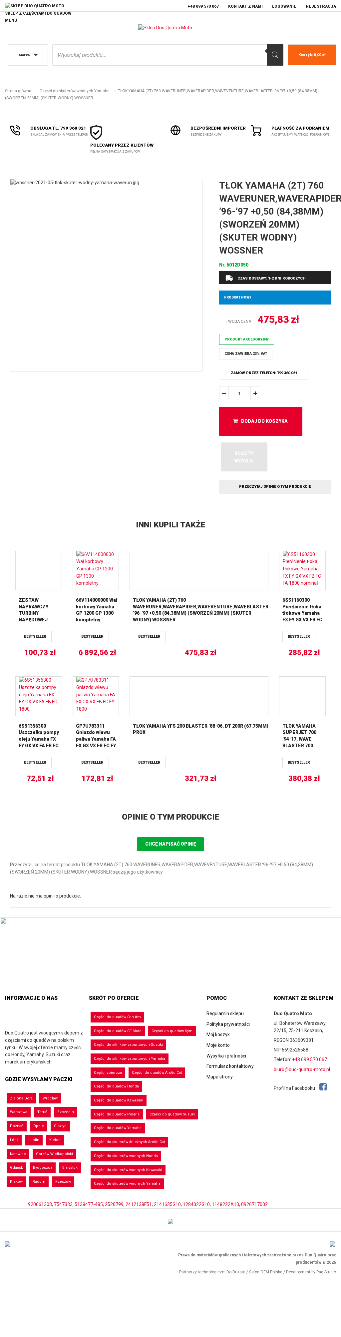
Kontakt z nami (245, 6)
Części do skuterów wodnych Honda (126, 1156)
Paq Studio (326, 1272)
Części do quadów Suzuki (172, 1114)
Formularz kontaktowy (230, 1066)
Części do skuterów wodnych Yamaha (75, 91)
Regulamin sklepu (225, 1013)
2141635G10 (167, 1204)
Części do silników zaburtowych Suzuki (128, 1044)
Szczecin (65, 1112)
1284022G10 (196, 1204)
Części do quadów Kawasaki (118, 1100)
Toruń (42, 1112)
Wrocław (50, 1098)
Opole (38, 1126)
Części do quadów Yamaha (118, 1128)
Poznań (16, 1126)
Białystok (70, 1167)
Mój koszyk (218, 1034)
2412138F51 (139, 1204)
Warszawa (18, 1112)
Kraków (16, 1181)
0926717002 (254, 1204)
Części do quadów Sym (172, 1031)
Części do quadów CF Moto (118, 1031)
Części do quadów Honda (116, 1086)
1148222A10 (225, 1204)
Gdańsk (16, 1167)
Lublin (33, 1140)
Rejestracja (321, 6)
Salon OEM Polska (265, 1272)
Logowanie (284, 6)
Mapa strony (219, 1076)
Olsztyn (60, 1126)
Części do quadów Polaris (117, 1114)
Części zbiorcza (108, 1072)
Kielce (55, 1140)
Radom (39, 1181)
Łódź (14, 1140)
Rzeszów (63, 1181)
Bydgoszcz (42, 1167)
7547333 (63, 1204)
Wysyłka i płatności (226, 1055)
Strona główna (18, 91)
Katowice (18, 1154)
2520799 (114, 1204)
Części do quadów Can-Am (117, 1017)
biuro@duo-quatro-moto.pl (302, 1069)
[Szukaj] (275, 55)
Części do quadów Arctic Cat (157, 1072)
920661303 (40, 1204)
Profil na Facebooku (295, 1088)
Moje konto (218, 1045)
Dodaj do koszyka (264, 421)
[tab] (170, 817)
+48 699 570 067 (203, 6)
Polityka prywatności (228, 1024)
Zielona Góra (21, 1098)
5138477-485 (89, 1204)
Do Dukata (235, 1272)
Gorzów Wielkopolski (54, 1154)
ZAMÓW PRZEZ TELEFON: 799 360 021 (264, 373)
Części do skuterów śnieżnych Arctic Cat (129, 1142)
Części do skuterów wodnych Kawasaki (128, 1170)
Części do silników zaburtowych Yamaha (129, 1058)
